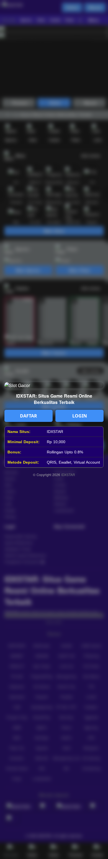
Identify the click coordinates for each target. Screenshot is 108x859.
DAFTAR (28, 416)
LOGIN (79, 416)
